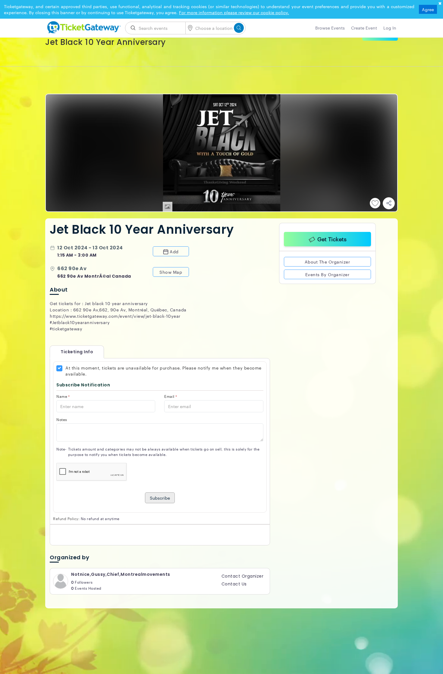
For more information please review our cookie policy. (234, 12)
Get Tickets (332, 238)
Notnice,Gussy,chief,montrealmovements (120, 574)
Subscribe (160, 498)
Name (63, 396)
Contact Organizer (243, 576)
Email (170, 396)
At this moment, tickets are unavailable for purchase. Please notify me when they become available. (163, 371)
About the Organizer (327, 261)
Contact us (234, 584)
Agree (428, 9)
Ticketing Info (71, 352)
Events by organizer (327, 273)
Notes (61, 419)
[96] (83, 26)
